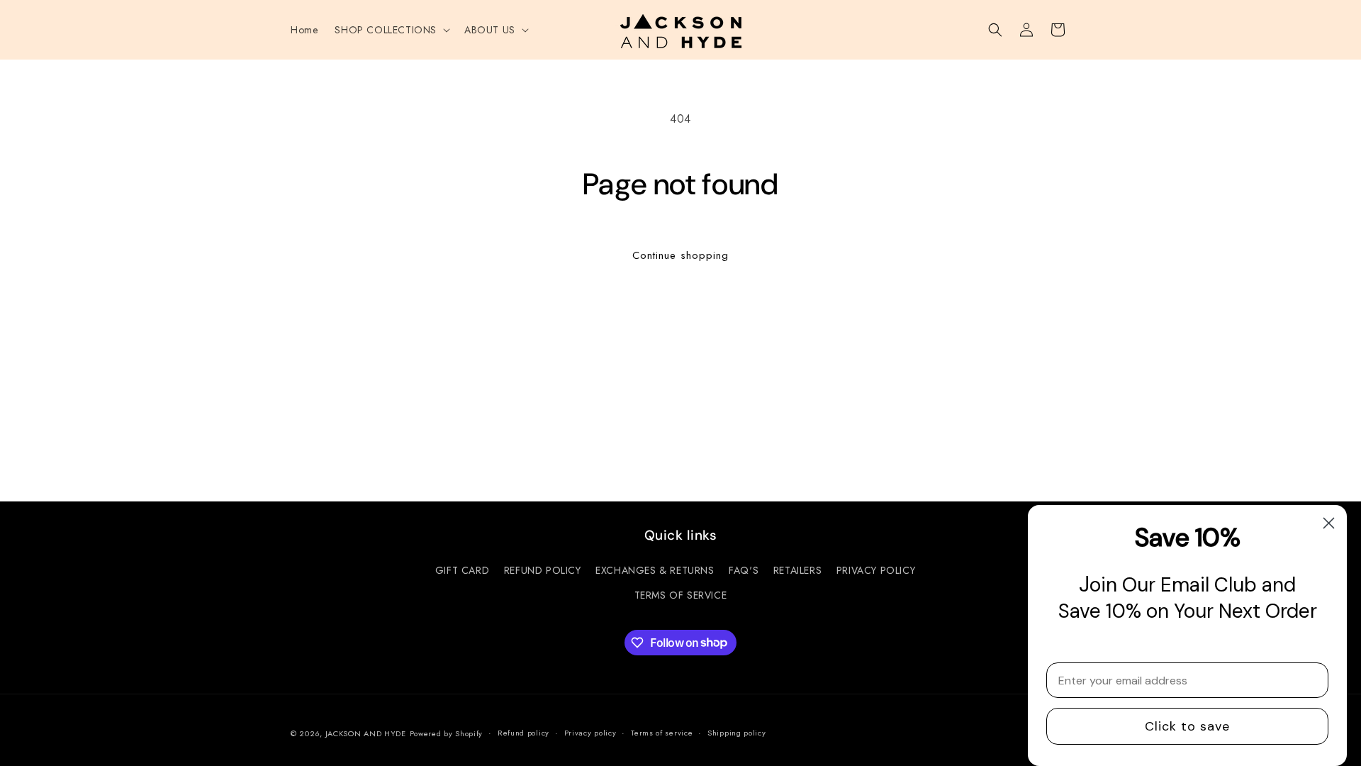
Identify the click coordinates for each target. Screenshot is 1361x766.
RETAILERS (797, 570)
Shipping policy (736, 732)
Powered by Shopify (446, 733)
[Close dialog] (1328, 523)
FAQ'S (743, 570)
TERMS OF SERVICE (680, 595)
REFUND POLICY (542, 570)
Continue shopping (680, 255)
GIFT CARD (462, 570)
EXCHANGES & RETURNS (654, 570)
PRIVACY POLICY (875, 570)
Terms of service (662, 732)
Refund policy (523, 732)
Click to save (1187, 726)
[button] (391, 30)
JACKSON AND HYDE (365, 733)
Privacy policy (590, 732)
